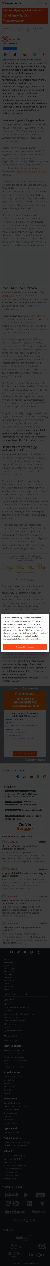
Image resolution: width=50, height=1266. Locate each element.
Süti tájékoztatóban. (32, 639)
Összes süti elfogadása (25, 647)
